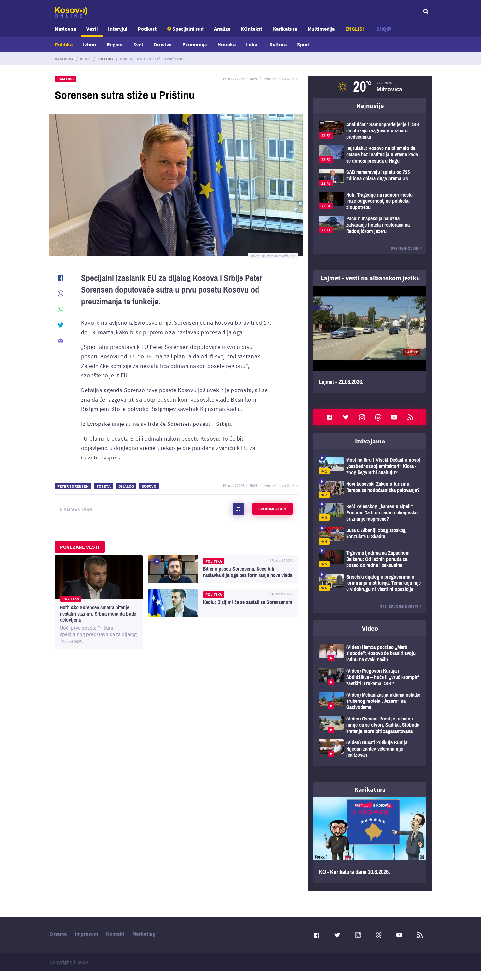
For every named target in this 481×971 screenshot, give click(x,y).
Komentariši (238, 509)
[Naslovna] (71, 12)
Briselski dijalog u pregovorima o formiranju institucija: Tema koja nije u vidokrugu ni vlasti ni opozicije (370, 583)
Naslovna (65, 29)
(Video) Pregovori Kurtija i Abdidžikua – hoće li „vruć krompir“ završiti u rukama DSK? (370, 677)
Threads (377, 417)
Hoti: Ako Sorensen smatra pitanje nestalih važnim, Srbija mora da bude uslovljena (99, 602)
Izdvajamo (370, 441)
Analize (222, 29)
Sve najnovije (404, 248)
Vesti (92, 29)
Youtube (394, 417)
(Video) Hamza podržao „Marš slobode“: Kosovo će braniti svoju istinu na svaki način (370, 653)
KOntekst (251, 29)
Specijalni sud (188, 29)
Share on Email (60, 341)
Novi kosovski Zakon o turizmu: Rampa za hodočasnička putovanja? (370, 489)
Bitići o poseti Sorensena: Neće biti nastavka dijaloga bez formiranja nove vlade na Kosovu (223, 569)
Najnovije (370, 105)
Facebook (329, 417)
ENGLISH (355, 29)
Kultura (278, 44)
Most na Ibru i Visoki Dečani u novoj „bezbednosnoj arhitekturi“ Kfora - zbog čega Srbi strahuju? (370, 466)
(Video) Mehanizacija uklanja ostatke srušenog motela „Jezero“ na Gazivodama (370, 701)
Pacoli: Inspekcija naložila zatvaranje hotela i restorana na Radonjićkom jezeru (370, 225)
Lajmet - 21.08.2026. (369, 339)
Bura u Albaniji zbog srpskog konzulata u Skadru (370, 536)
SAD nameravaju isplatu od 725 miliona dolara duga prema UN (370, 177)
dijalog (126, 486)
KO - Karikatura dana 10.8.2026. (369, 840)
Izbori (89, 44)
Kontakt (115, 933)
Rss (410, 417)
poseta (104, 486)
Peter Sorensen (73, 486)
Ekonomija (194, 44)
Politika (64, 44)
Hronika (226, 44)
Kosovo (149, 486)
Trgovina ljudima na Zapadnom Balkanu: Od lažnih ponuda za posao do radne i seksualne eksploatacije (370, 559)
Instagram (361, 417)
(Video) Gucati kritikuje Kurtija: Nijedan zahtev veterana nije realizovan (370, 748)
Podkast (147, 29)
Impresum (86, 933)
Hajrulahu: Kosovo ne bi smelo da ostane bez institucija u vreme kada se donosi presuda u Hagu (370, 154)
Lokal (252, 44)
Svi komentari (272, 508)
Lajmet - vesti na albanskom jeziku (370, 278)
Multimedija (321, 29)
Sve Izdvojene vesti (399, 606)
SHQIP (383, 29)
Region (115, 44)
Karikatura (285, 29)
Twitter (345, 417)
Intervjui (117, 29)
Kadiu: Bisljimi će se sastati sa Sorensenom (223, 603)
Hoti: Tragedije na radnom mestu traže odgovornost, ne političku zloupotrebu (370, 201)
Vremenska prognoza (369, 87)
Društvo (163, 44)
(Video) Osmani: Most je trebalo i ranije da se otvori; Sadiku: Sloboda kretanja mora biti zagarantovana (370, 725)
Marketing (143, 933)
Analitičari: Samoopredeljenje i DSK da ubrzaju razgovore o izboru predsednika (370, 130)
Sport (303, 44)
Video (370, 628)
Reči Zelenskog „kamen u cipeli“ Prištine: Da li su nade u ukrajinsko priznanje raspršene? (370, 512)
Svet (138, 44)
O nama (58, 933)
